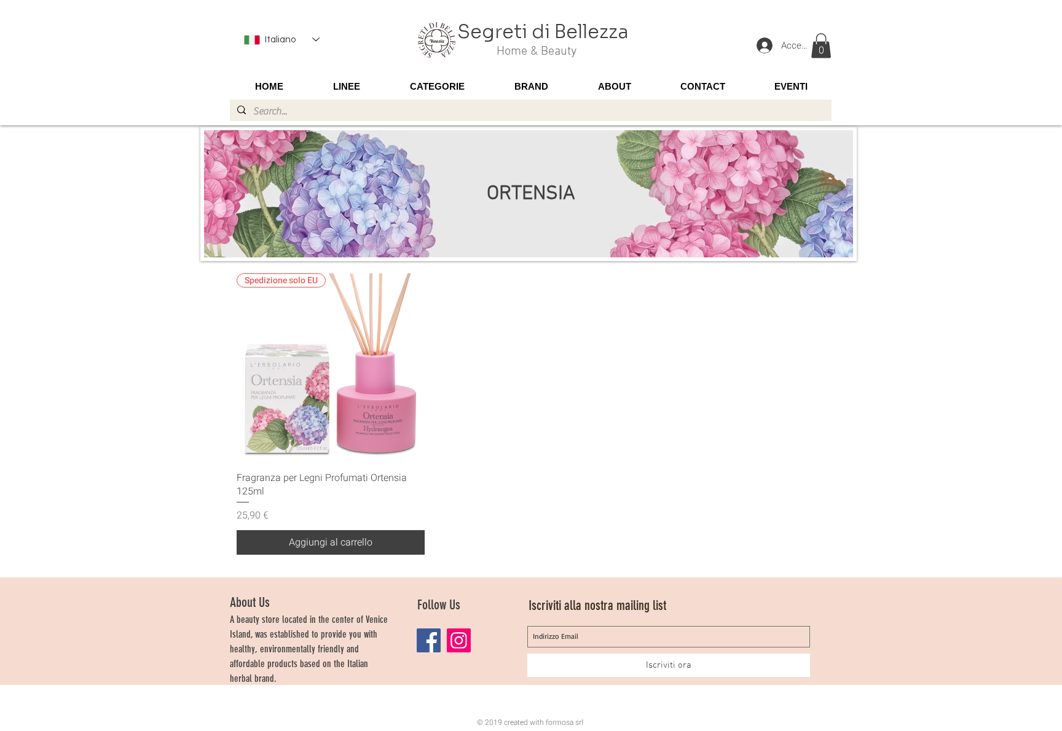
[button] (821, 45)
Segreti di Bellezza (543, 32)
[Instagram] (459, 640)
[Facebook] (429, 640)
